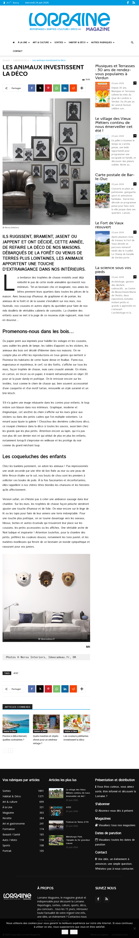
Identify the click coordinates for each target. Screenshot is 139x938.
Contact (17, 51)
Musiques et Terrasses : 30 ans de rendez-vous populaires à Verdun (115, 72)
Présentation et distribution (115, 780)
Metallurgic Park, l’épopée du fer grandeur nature (78, 840)
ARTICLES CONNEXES (17, 707)
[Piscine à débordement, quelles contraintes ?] (16, 724)
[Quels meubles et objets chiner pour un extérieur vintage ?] (46, 724)
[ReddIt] (73, 88)
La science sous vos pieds (113, 270)
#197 (16, 673)
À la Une (22, 42)
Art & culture (41, 42)
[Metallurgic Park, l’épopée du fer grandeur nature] (56, 840)
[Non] (134, 928)
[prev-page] (5, 750)
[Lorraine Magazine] (69, 21)
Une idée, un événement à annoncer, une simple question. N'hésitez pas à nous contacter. (114, 864)
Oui (65, 932)
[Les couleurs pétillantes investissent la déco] (77, 724)
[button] (132, 42)
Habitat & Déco (77, 42)
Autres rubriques (101, 42)
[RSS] (133, 2)
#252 (68, 807)
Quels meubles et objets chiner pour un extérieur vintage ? (45, 740)
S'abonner (102, 804)
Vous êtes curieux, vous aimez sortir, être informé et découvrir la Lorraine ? (115, 791)
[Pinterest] (48, 88)
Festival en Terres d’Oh (77, 822)
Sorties (58, 42)
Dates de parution (108, 833)
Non (73, 932)
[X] (40, 88)
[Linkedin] (65, 88)
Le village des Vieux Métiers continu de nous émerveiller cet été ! (113, 125)
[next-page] (10, 750)
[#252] (56, 811)
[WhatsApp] (56, 88)
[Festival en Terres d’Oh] (56, 826)
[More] (82, 88)
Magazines (103, 818)
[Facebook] (127, 2)
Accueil (6, 60)
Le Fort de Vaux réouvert (109, 225)
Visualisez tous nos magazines (116, 825)
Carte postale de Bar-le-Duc (115, 177)
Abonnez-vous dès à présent (115, 811)
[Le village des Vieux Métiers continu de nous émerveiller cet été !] (56, 793)
